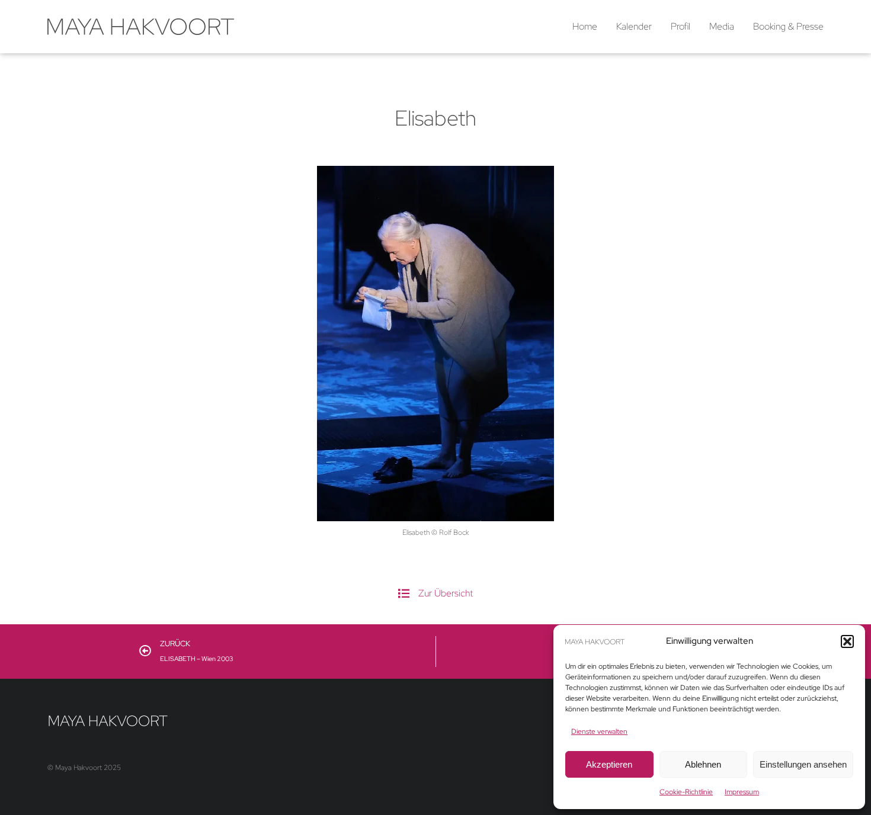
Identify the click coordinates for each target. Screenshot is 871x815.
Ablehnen (703, 764)
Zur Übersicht (445, 593)
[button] (847, 641)
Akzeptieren (609, 764)
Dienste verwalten (599, 731)
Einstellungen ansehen (803, 764)
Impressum (742, 792)
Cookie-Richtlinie (686, 792)
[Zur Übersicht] (403, 593)
